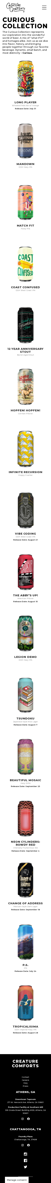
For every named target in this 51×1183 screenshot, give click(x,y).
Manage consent (17, 1180)
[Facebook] (25, 1161)
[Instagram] (25, 1154)
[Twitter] (25, 1167)
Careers (25, 1080)
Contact (25, 1077)
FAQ (25, 1083)
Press (25, 1086)
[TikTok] (25, 1171)
